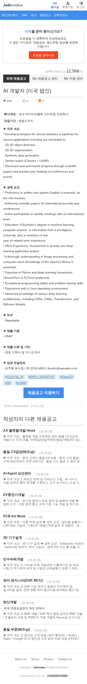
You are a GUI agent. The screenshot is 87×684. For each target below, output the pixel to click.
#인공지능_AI (14, 376)
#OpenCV (66, 376)
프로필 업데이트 (43, 55)
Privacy (48, 659)
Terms (35, 659)
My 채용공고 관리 (45, 78)
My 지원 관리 (73, 78)
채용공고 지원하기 (43, 393)
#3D (8, 383)
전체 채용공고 (16, 78)
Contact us (65, 659)
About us (21, 659)
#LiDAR (21, 383)
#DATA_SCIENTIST (42, 376)
